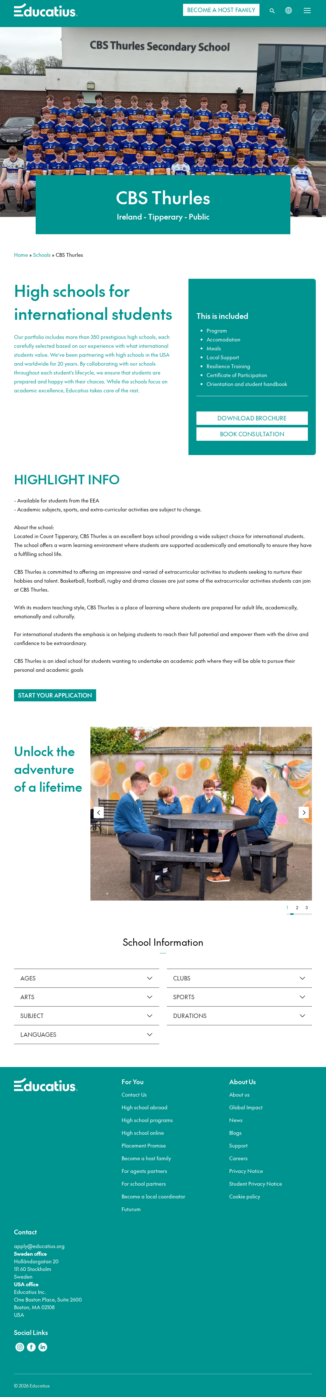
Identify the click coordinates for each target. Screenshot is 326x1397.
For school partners (144, 1183)
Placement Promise (144, 1145)
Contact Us (134, 1094)
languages (38, 1034)
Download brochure (252, 418)
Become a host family (146, 1158)
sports (184, 997)
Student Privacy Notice (255, 1183)
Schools (42, 254)
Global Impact (246, 1107)
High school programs (147, 1119)
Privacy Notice (246, 1170)
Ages (28, 978)
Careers (238, 1158)
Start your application (55, 695)
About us (239, 1094)
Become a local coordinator (153, 1196)
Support (238, 1145)
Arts (27, 997)
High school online (143, 1132)
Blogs (235, 1132)
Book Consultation (252, 434)
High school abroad (144, 1107)
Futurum (131, 1208)
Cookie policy (244, 1196)
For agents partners (144, 1170)
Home (21, 254)
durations (190, 1016)
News (236, 1119)
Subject (32, 1016)
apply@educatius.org (39, 1245)
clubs (181, 978)
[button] (304, 812)
